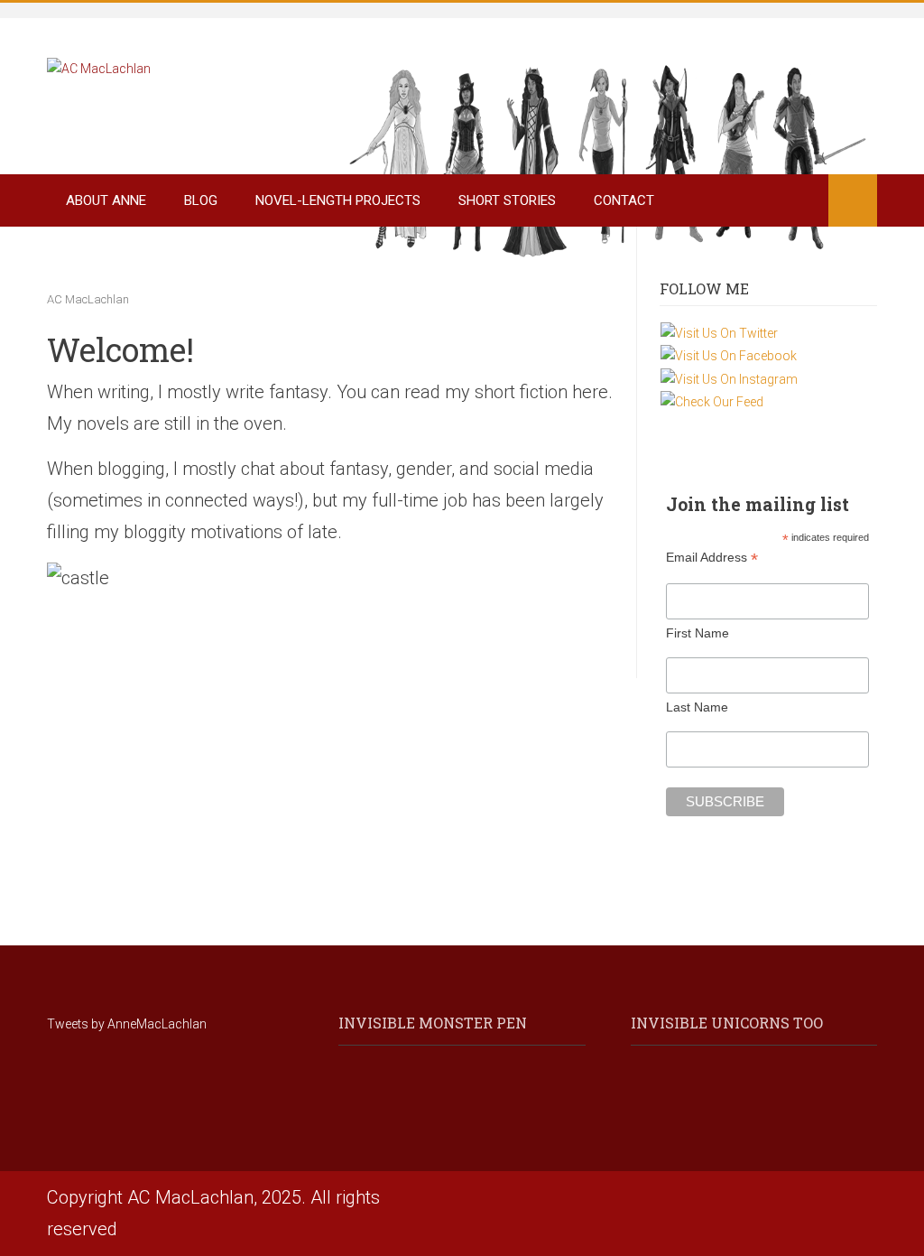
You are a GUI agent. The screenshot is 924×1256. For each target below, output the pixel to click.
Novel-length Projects (337, 200)
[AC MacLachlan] (99, 67)
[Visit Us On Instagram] (729, 378)
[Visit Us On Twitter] (719, 332)
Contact (624, 200)
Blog (200, 200)
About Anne (106, 200)
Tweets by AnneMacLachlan (127, 1024)
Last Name (697, 707)
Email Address (712, 557)
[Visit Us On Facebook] (728, 355)
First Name (697, 633)
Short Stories (507, 200)
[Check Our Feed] (711, 401)
